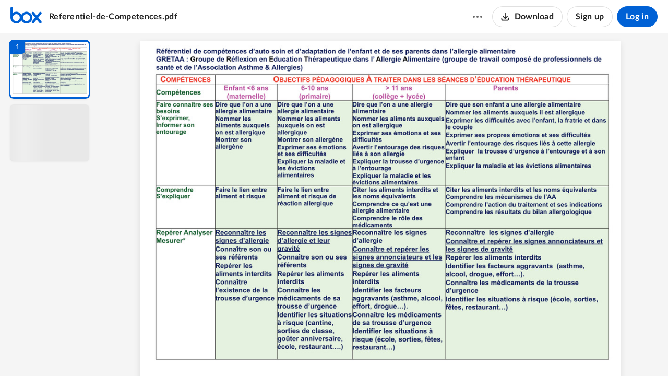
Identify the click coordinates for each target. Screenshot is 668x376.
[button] (49, 69)
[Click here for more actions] (477, 16)
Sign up (590, 17)
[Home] (26, 17)
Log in (637, 17)
